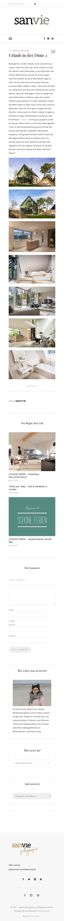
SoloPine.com (44, 911)
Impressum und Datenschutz (22, 869)
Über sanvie (14, 865)
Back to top (31, 916)
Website (12, 636)
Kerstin (21, 400)
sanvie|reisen (20, 50)
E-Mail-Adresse (12, 623)
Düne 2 (24, 119)
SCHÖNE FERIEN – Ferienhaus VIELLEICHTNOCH (24, 476)
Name (11, 609)
